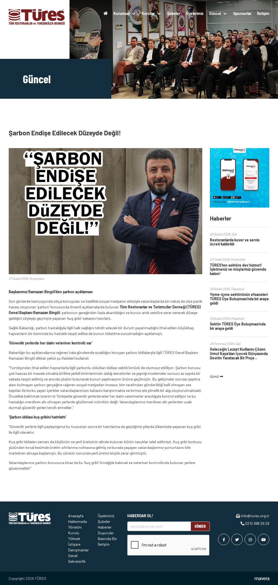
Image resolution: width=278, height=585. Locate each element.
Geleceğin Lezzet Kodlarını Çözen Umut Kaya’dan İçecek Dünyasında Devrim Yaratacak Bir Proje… (239, 353)
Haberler (105, 527)
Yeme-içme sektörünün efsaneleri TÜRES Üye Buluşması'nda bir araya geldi (239, 298)
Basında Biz (107, 538)
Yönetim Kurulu (75, 530)
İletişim (263, 13)
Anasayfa (75, 515)
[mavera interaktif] (262, 578)
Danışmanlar (78, 550)
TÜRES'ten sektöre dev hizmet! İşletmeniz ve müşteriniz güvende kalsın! (238, 269)
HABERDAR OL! (140, 515)
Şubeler (173, 13)
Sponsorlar (242, 13)
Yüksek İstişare (74, 541)
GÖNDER (200, 526)
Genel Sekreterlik (77, 558)
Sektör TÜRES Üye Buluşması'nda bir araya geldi (238, 326)
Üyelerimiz (194, 13)
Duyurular (106, 532)
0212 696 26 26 (256, 523)
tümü (215, 376)
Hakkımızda (77, 521)
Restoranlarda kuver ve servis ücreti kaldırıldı (235, 242)
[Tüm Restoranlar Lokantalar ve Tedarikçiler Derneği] (37, 13)
